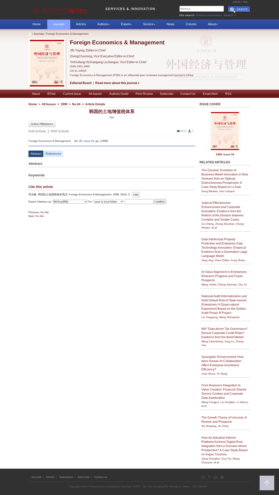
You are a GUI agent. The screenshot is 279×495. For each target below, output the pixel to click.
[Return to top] (267, 483)
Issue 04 (89, 140)
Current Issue (72, 93)
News (170, 24)
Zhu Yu (242, 284)
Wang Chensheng (212, 341)
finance (201, 15)
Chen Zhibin (222, 260)
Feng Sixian (238, 260)
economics (214, 15)
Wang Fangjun (210, 402)
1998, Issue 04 (225, 154)
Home (36, 24)
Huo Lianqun (227, 191)
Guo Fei (226, 458)
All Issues (95, 93)
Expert (125, 24)
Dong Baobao (209, 191)
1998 (64, 104)
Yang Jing (207, 260)
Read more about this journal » (117, 83)
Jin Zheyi (223, 425)
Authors (102, 24)
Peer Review (144, 93)
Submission (66, 476)
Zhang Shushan (224, 223)
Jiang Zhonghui (210, 458)
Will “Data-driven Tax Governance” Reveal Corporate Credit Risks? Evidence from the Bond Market (224, 333)
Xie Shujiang (208, 425)
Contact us (100, 476)
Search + (230, 15)
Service (148, 24)
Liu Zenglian (227, 402)
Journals (59, 24)
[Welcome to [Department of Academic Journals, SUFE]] (60, 9)
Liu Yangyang (209, 317)
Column (191, 24)
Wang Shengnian (229, 317)
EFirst (51, 93)
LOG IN (236, 2)
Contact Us (187, 93)
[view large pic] (225, 131)
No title (44, 212)
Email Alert (210, 93)
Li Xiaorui (242, 402)
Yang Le (229, 341)
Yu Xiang (222, 373)
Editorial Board (80, 83)
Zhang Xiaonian (227, 284)
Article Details (95, 104)
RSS (228, 93)
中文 (245, 2)
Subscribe (166, 93)
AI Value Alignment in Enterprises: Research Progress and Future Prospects (224, 276)
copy (135, 194)
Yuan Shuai (208, 373)
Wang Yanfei (208, 284)
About (212, 24)
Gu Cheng (207, 223)
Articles (81, 24)
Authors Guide (119, 93)
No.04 (76, 104)
